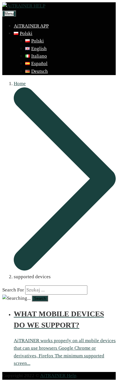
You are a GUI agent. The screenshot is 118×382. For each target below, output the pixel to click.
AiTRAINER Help (58, 375)
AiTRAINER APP (31, 26)
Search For (13, 290)
